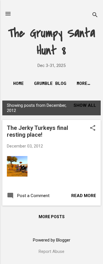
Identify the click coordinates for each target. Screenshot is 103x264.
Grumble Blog (50, 83)
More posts (52, 216)
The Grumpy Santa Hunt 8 (51, 41)
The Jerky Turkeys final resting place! (37, 131)
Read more (83, 195)
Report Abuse (51, 251)
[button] (92, 128)
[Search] (95, 15)
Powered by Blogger (51, 240)
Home (18, 83)
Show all (85, 105)
